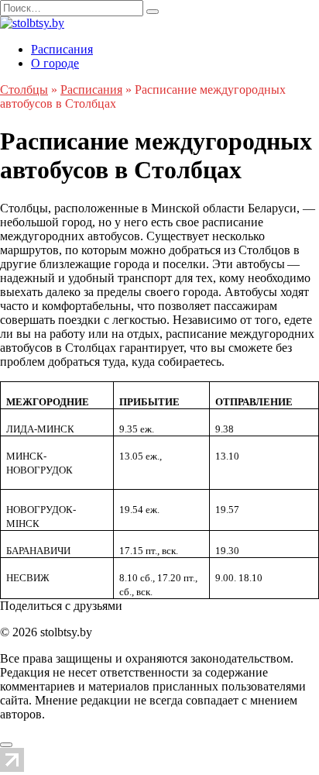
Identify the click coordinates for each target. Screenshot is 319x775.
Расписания (62, 49)
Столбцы (24, 89)
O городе (55, 63)
